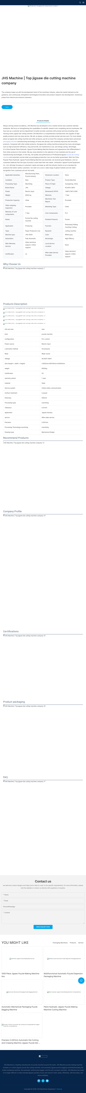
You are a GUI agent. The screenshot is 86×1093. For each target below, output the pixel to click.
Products (73, 943)
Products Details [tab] (43, 121)
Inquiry (7, 107)
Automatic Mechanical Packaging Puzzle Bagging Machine (19, 1008)
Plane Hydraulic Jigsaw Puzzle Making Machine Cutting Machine (60, 1008)
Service (80, 943)
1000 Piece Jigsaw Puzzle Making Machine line (20, 974)
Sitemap (59, 1089)
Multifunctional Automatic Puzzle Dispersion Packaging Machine (63, 974)
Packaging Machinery (60, 943)
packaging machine (10, 141)
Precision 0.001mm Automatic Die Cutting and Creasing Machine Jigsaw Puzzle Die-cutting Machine (20, 1041)
